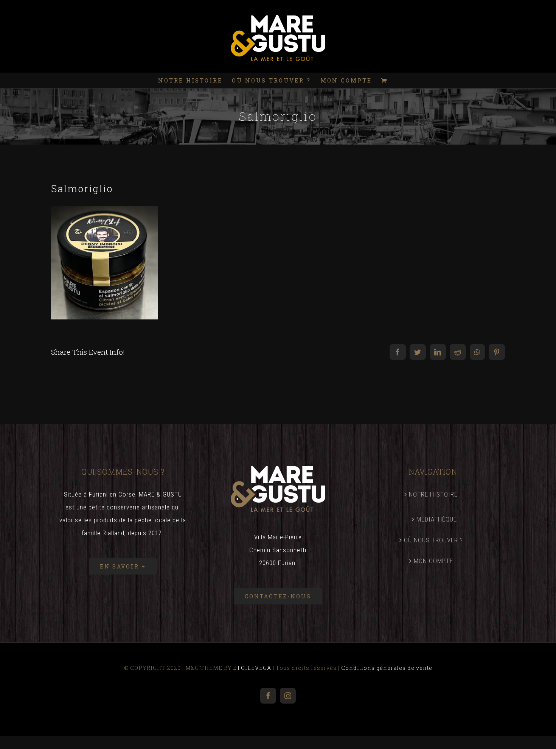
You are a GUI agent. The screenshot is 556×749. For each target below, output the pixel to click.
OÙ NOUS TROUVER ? (433, 540)
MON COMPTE (433, 561)
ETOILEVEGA (252, 667)
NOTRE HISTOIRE (433, 494)
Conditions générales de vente (386, 667)
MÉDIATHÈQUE (436, 519)
